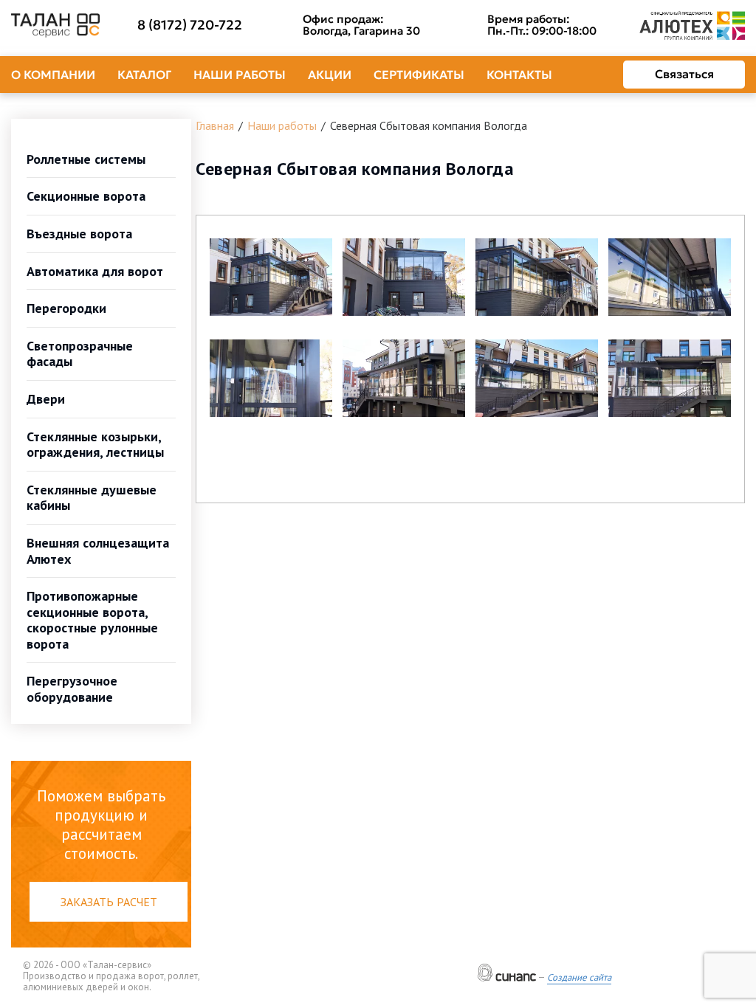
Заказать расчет (109, 901)
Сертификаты (419, 74)
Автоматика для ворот (95, 271)
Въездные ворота (79, 233)
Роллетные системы (86, 159)
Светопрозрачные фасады (80, 353)
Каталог (144, 74)
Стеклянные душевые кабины (92, 497)
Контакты (519, 74)
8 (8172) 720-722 (189, 25)
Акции (329, 74)
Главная (215, 125)
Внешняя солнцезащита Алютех (98, 550)
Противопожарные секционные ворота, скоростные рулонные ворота (92, 619)
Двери (46, 398)
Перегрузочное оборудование (72, 688)
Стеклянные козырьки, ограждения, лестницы (95, 444)
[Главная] (55, 25)
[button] (271, 277)
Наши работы (239, 74)
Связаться (684, 73)
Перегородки (66, 308)
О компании (53, 74)
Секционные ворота (86, 195)
